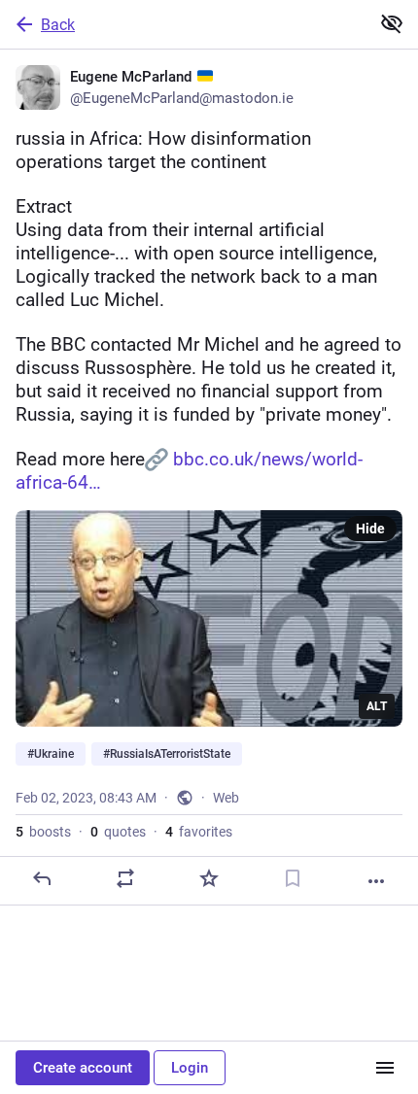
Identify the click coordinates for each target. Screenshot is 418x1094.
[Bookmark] (292, 878)
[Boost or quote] (125, 878)
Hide (370, 528)
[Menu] (384, 1068)
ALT (376, 706)
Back (58, 25)
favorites (198, 831)
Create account (82, 1068)
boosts (43, 831)
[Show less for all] (392, 23)
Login (189, 1068)
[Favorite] (209, 878)
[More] (376, 881)
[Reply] (41, 878)
